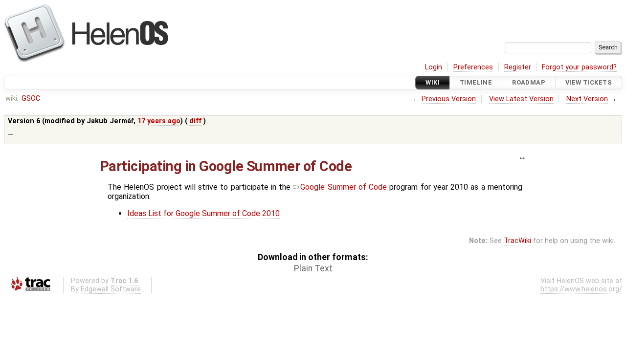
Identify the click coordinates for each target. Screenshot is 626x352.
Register (517, 67)
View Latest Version (521, 99)
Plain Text (313, 268)
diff (195, 121)
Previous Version (449, 99)
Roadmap (528, 82)
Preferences (473, 67)
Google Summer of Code (343, 187)
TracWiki (517, 241)
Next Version (587, 99)
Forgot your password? (579, 67)
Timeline (476, 82)
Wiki (432, 82)
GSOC (31, 98)
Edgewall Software (111, 289)
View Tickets (588, 82)
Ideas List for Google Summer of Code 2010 (203, 213)
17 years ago (158, 121)
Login (433, 67)
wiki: (12, 98)
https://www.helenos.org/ (581, 289)
